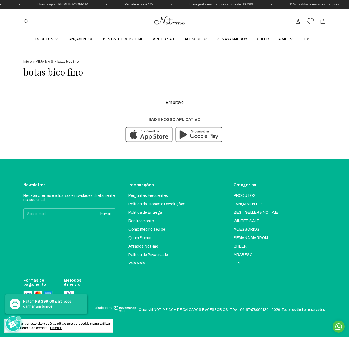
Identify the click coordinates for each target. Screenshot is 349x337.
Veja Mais (136, 263)
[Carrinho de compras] (323, 21)
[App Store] (149, 135)
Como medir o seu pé (146, 229)
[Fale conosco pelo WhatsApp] (339, 327)
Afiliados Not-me (143, 246)
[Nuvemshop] (116, 311)
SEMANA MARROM (232, 39)
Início (27, 62)
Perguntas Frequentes (148, 196)
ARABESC (286, 39)
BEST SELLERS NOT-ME (123, 39)
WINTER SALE (164, 39)
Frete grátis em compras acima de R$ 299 (219, 4)
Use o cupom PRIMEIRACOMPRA (60, 4)
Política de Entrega (145, 212)
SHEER (263, 39)
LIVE (307, 39)
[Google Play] (199, 135)
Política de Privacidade (148, 255)
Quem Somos (140, 238)
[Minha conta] (297, 21)
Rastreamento (141, 221)
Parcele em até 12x (136, 4)
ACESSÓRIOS (196, 39)
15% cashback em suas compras (312, 4)
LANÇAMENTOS (81, 39)
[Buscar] (26, 21)
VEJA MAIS (44, 62)
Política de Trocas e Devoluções (156, 204)
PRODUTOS (43, 39)
